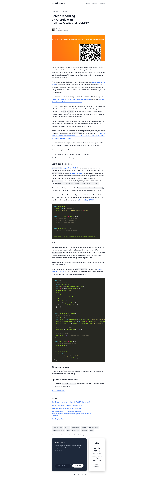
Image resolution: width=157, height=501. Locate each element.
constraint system (75, 173)
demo (68, 430)
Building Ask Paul (58, 419)
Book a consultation (97, 465)
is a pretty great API (64, 168)
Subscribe (78, 465)
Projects (94, 3)
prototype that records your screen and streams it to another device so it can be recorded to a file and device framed (78, 135)
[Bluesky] (86, 475)
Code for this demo (58, 391)
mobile (91, 430)
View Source (55, 435)
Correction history (79, 435)
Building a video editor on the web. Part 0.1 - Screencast (71, 402)
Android (67, 427)
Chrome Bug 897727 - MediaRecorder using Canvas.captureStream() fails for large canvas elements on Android (71, 414)
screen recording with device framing (77, 99)
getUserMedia (75, 427)
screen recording (58, 99)
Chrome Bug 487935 (86, 200)
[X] (78, 475)
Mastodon (102, 3)
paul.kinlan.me (58, 3)
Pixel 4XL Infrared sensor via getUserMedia (66, 408)
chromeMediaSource (58, 430)
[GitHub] (82, 475)
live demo (84, 430)
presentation (75, 430)
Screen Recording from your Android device (67, 405)
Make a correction (66, 435)
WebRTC (84, 427)
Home (88, 3)
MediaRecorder (93, 427)
